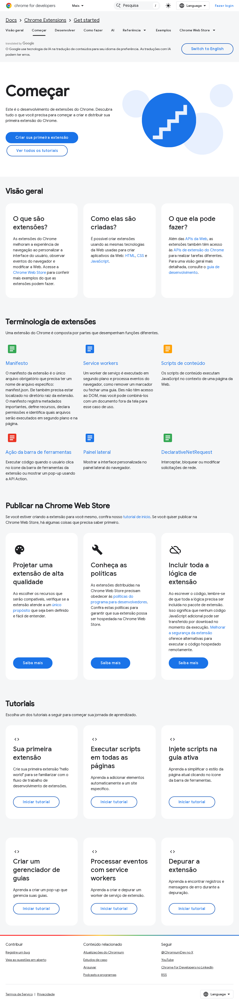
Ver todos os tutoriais (37, 150)
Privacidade (46, 994)
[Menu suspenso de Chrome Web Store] (215, 30)
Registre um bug (18, 952)
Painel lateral (97, 452)
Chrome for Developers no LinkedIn (187, 967)
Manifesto (17, 363)
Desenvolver (65, 30)
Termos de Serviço (19, 994)
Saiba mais (33, 663)
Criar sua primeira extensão (41, 137)
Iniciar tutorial (36, 802)
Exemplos (163, 30)
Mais (76, 6)
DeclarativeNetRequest (186, 452)
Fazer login (224, 6)
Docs (11, 20)
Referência (132, 30)
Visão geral (14, 30)
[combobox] (137, 5)
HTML (130, 255)
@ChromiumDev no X (177, 952)
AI (112, 30)
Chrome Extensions (45, 20)
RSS (164, 975)
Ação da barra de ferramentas (38, 452)
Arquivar (89, 967)
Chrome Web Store (194, 30)
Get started (86, 20)
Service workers (100, 363)
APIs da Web (196, 239)
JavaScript (100, 261)
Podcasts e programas (99, 975)
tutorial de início (136, 517)
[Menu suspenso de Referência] (146, 30)
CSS (140, 255)
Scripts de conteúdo (183, 363)
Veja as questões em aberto (26, 960)
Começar (39, 30)
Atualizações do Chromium (103, 952)
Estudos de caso (95, 960)
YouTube (167, 960)
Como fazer (93, 30)
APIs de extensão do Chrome (199, 250)
